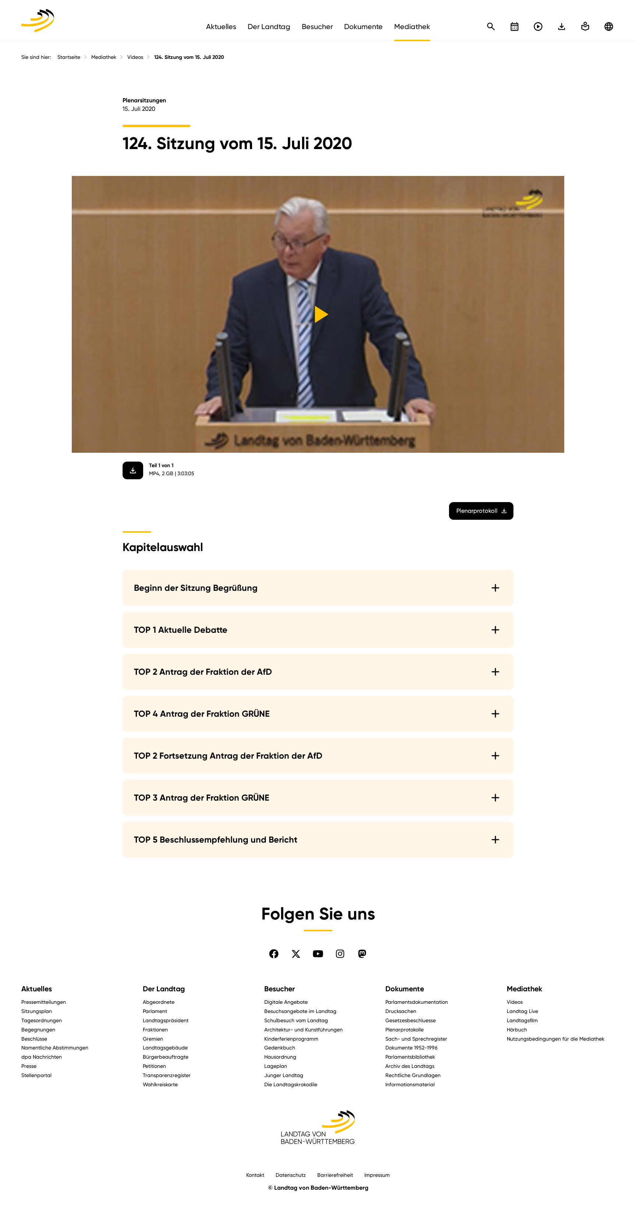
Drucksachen (400, 1011)
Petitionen (154, 1066)
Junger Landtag (283, 1075)
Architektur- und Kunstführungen (303, 1029)
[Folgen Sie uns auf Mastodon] (362, 954)
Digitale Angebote (286, 1002)
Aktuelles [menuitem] (221, 26)
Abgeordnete (158, 1002)
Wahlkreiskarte (160, 1084)
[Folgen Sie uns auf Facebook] (274, 954)
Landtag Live (522, 1011)
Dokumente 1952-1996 (411, 1047)
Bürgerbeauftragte (165, 1057)
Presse (28, 1066)
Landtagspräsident (165, 1020)
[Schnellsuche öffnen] (491, 26)
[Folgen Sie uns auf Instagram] (340, 954)
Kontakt (255, 1175)
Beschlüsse (34, 1038)
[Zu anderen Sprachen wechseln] (609, 26)
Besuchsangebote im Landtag (300, 1011)
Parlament (155, 1011)
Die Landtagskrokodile (290, 1084)
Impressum (377, 1175)
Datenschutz (291, 1175)
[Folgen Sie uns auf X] (296, 954)
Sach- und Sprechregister (416, 1038)
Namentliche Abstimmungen (54, 1047)
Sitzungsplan (36, 1011)
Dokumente (404, 989)
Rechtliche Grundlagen (413, 1075)
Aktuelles (36, 989)
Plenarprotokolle (404, 1029)
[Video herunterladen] (133, 470)
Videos (135, 57)
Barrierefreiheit (335, 1175)
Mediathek (103, 57)
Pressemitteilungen (43, 1002)
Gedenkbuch (279, 1047)
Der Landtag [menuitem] (269, 26)
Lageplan (275, 1066)
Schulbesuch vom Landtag (296, 1020)
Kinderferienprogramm (291, 1038)
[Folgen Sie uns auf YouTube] (318, 954)
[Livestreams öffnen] (538, 26)
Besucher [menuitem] (317, 26)
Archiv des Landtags (409, 1066)
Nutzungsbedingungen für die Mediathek (555, 1038)
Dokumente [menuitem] (363, 26)
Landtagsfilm (522, 1020)
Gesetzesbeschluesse (410, 1020)
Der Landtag (164, 989)
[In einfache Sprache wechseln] (561, 26)
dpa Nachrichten (41, 1057)
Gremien (153, 1038)
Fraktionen (155, 1029)
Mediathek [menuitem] (412, 26)
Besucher (279, 989)
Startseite (68, 57)
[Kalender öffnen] (514, 26)
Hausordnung (280, 1057)
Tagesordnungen (41, 1020)
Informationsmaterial (410, 1084)
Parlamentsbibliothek (410, 1057)
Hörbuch (517, 1029)
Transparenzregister (167, 1075)
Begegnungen (38, 1029)
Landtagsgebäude (165, 1047)
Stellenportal (36, 1075)
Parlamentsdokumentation (416, 1002)
